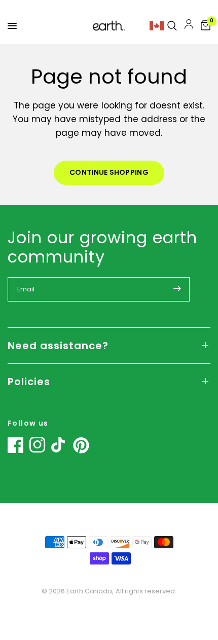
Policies (29, 381)
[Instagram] (37, 445)
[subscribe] (177, 289)
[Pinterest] (81, 445)
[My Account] (188, 26)
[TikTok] (59, 445)
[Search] (172, 26)
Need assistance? (58, 345)
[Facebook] (16, 445)
